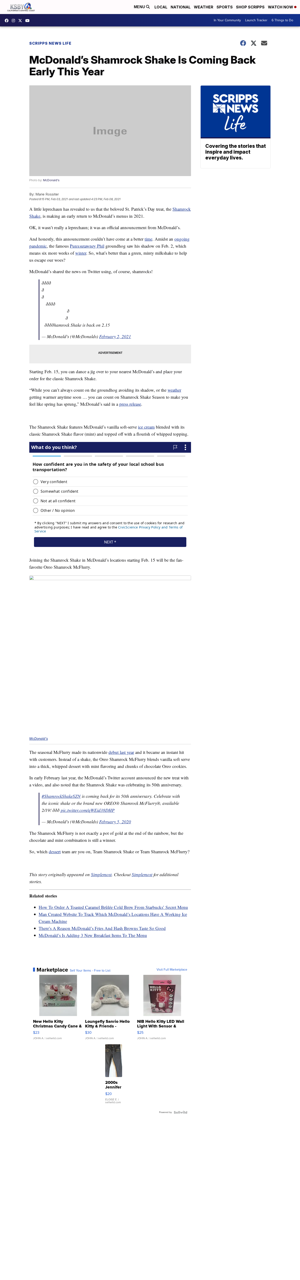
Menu (140, 7)
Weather (203, 7)
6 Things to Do (282, 20)
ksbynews (8, 20)
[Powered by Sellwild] (180, 1112)
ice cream (146, 427)
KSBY (21, 20)
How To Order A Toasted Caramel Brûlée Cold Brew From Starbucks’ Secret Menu (113, 907)
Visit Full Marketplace (172, 969)
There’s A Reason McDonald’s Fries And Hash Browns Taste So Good (102, 928)
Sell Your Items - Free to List (90, 970)
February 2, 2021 (115, 336)
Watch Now (281, 7)
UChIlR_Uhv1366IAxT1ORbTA (28, 20)
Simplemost (101, 874)
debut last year (121, 752)
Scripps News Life (50, 43)
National (181, 7)
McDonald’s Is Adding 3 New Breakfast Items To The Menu (93, 935)
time (148, 239)
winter (80, 253)
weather (174, 390)
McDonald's (51, 180)
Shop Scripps (250, 7)
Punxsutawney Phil (87, 246)
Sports (225, 7)
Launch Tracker (256, 20)
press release (130, 404)
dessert (55, 851)
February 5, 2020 (115, 821)
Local (160, 7)
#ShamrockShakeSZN (61, 796)
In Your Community (227, 20)
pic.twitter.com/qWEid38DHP (88, 810)
